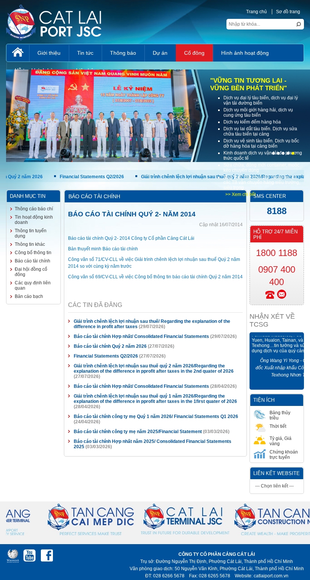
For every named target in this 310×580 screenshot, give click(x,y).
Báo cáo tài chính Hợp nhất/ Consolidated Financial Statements (141, 336)
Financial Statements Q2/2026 (70, 176)
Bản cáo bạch (29, 296)
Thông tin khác (30, 244)
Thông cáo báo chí (34, 208)
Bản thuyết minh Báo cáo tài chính (103, 248)
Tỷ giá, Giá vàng (280, 441)
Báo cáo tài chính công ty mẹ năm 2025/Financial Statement (138, 431)
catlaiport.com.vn (271, 575)
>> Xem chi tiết (240, 194)
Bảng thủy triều (280, 415)
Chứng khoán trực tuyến (284, 454)
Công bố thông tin (33, 252)
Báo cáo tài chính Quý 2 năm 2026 (111, 346)
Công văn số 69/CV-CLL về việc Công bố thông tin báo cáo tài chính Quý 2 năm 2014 (155, 276)
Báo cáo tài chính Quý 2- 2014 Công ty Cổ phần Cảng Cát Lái (131, 238)
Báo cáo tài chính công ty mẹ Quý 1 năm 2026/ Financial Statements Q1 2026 (156, 416)
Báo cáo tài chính (32, 261)
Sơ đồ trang (288, 11)
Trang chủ (256, 11)
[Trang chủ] (17, 53)
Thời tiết (278, 426)
